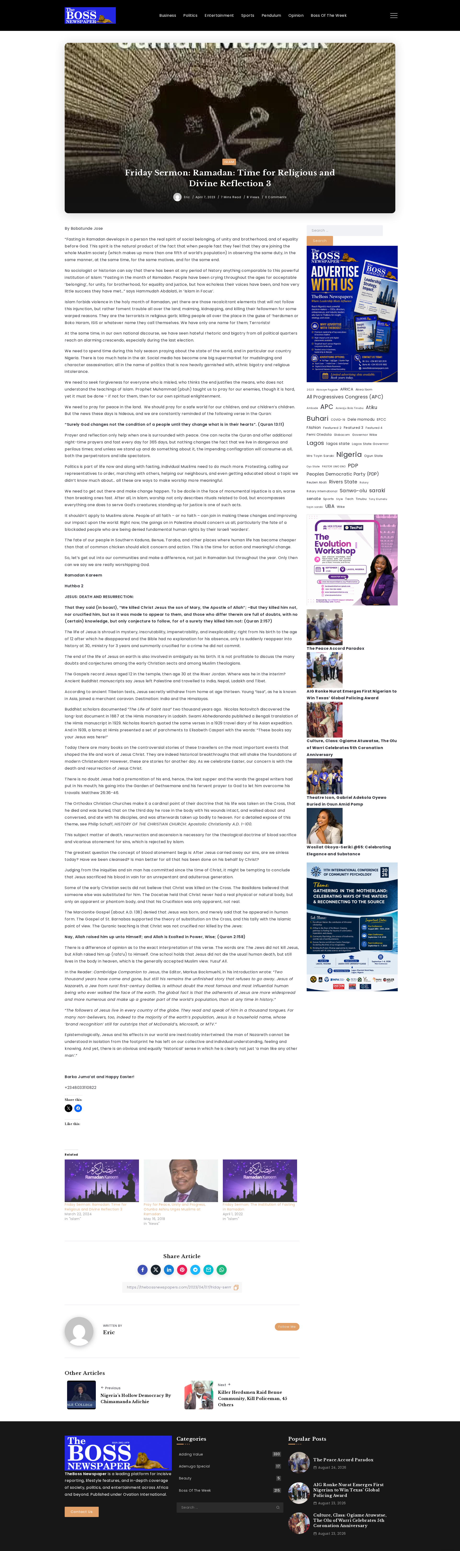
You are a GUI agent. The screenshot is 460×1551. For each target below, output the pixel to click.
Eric (187, 197)
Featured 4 (374, 428)
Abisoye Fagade (327, 390)
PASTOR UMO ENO (333, 466)
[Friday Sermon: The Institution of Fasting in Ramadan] (260, 1180)
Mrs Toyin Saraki (320, 456)
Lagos (315, 443)
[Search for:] (345, 230)
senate (314, 498)
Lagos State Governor (370, 444)
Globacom (342, 435)
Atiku (371, 407)
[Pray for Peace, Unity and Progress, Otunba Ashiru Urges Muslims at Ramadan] (181, 1180)
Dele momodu (361, 419)
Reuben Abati (317, 482)
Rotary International (322, 491)
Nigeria (349, 454)
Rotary (364, 482)
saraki (377, 490)
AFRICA (346, 389)
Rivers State (343, 482)
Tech (349, 499)
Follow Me (287, 1327)
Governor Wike (364, 434)
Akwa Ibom (364, 390)
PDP (353, 465)
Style (339, 499)
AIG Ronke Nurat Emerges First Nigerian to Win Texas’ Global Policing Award (348, 1490)
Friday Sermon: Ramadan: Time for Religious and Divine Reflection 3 (95, 1207)
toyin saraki (315, 507)
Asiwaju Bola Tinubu (350, 408)
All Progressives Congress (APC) (345, 397)
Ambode (312, 408)
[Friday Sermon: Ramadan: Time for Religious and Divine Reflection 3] (102, 1180)
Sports (328, 499)
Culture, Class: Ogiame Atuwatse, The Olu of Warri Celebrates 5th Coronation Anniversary (352, 747)
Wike (341, 506)
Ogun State (373, 456)
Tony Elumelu (378, 499)
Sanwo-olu (353, 490)
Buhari (317, 418)
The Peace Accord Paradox (335, 648)
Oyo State (313, 466)
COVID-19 (338, 420)
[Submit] (279, 1507)
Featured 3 (353, 427)
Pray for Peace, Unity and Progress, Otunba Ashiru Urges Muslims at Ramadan (175, 1209)
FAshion (314, 427)
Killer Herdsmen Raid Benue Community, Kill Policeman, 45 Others (252, 1398)
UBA (330, 506)
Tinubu (361, 499)
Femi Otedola (319, 434)
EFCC (381, 419)
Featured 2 (332, 428)
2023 (310, 390)
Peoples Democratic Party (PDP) (343, 474)
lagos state (338, 443)
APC (327, 407)
